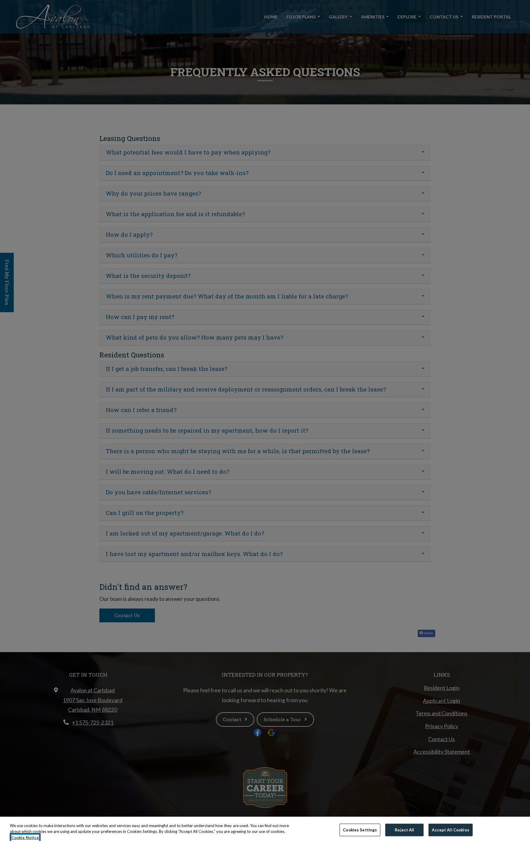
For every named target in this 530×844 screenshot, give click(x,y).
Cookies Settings (360, 829)
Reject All (404, 829)
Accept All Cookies (450, 829)
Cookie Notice (25, 837)
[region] (265, 830)
